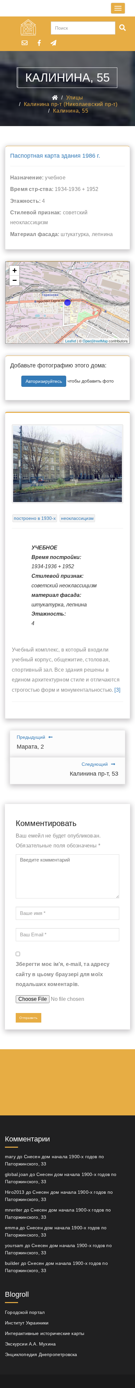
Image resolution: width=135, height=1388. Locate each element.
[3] (117, 690)
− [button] (14, 280)
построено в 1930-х (35, 518)
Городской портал (25, 1312)
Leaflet (70, 340)
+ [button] (14, 270)
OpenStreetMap (95, 340)
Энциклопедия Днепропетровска (41, 1354)
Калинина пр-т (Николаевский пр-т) (71, 104)
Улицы (74, 97)
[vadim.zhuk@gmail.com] (24, 43)
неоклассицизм (77, 518)
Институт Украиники (27, 1322)
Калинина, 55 (70, 111)
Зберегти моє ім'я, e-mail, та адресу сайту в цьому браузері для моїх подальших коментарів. (62, 974)
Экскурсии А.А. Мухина (30, 1344)
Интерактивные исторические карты (44, 1333)
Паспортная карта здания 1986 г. (55, 155)
